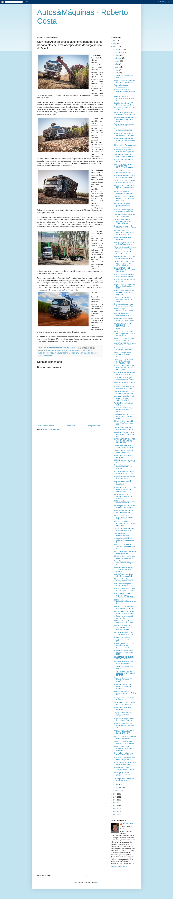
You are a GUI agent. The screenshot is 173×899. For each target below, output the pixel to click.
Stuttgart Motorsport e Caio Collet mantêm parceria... (123, 451)
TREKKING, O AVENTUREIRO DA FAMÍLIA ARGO (124, 252)
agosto (117, 61)
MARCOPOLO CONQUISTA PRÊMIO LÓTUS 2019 (123, 658)
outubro (117, 55)
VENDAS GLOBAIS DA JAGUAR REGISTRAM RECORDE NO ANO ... (123, 627)
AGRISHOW (50, 350)
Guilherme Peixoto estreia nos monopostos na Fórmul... (124, 130)
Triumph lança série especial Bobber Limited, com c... (124, 125)
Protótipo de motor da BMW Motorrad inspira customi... (124, 104)
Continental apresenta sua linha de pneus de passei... (124, 319)
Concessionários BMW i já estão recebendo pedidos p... (124, 540)
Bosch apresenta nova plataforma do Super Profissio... (122, 205)
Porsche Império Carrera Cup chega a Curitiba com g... (124, 257)
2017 (115, 797)
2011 (115, 815)
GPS (73, 353)
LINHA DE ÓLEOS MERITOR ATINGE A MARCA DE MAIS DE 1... (124, 434)
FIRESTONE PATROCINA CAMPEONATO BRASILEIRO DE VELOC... (124, 166)
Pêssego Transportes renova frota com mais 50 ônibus (124, 607)
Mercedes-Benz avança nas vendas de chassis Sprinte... (125, 612)
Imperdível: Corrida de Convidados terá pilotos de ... (124, 91)
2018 (115, 794)
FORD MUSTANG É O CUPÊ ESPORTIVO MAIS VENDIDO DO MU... (124, 398)
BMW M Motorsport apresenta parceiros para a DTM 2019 (124, 461)
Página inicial (70, 426)
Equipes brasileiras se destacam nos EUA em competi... (123, 467)
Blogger (96, 883)
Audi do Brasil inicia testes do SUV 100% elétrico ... (124, 215)
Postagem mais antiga (94, 426)
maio (116, 70)
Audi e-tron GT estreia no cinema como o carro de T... (124, 155)
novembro (118, 52)
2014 (115, 806)
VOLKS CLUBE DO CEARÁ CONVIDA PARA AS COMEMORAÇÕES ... (123, 361)
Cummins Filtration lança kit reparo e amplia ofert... (123, 172)
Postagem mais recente (46, 426)
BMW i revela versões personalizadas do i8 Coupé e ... (125, 602)
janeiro (117, 790)
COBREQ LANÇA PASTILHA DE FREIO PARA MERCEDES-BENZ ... (124, 645)
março (117, 784)
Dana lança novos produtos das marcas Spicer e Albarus (125, 227)
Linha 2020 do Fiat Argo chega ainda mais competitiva (125, 146)
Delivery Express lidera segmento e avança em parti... (123, 639)
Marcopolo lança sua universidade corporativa (123, 193)
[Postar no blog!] (86, 348)
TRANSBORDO (47, 355)
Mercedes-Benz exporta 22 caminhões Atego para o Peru (123, 423)
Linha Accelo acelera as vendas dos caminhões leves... (123, 774)
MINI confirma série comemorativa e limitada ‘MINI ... (123, 517)
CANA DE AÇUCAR (53, 353)
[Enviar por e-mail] (83, 348)
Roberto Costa (128, 824)
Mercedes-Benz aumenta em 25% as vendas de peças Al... (124, 187)
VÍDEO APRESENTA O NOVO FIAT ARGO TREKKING (124, 703)
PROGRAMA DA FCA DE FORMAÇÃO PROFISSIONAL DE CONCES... (122, 326)
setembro (118, 58)
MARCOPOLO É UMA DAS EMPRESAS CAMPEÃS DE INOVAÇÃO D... (124, 333)
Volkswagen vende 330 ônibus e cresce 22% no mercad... (125, 506)
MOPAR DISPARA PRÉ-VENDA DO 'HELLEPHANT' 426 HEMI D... (125, 119)
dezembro (118, 49)
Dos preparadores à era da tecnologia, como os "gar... (124, 305)
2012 (115, 812)
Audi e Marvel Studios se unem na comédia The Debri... (125, 344)
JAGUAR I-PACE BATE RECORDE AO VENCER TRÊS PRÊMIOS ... (123, 221)
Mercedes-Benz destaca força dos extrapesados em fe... (124, 557)
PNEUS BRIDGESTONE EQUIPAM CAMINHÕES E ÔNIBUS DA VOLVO (124, 232)
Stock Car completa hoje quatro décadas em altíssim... (122, 354)
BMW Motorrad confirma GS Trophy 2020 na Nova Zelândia (123, 569)
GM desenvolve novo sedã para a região (123, 617)
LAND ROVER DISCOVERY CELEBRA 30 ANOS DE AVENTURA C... (124, 292)
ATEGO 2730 (70, 350)
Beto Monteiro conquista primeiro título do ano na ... (124, 584)
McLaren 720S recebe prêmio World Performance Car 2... (124, 339)
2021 (115, 41)
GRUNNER (79, 353)
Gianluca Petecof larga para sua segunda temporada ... (124, 211)
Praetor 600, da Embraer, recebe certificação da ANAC (123, 409)
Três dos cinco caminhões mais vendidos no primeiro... (125, 428)
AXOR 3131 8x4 (80, 350)
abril (116, 73)
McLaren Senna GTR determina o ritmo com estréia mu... (123, 748)
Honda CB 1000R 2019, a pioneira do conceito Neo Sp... (124, 725)
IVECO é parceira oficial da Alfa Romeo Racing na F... (125, 737)
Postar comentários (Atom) (52, 429)
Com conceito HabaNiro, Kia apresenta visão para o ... (124, 388)
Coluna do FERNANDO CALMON (122, 238)
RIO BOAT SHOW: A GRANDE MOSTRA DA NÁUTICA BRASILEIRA (124, 368)
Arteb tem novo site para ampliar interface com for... (124, 446)
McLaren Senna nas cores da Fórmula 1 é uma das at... (124, 81)
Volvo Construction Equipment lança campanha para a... (124, 181)
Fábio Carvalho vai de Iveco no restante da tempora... (125, 763)
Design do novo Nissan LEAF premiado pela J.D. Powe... (124, 589)
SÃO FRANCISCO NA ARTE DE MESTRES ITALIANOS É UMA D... (125, 416)
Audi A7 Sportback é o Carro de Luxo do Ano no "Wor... (124, 392)
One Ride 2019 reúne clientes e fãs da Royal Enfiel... (124, 243)
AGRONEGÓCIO (59, 350)
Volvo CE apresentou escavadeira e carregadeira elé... (124, 563)
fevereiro (118, 787)
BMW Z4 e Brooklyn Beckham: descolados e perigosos (124, 622)
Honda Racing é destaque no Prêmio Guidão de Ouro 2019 (124, 286)
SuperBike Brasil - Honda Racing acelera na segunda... (123, 680)
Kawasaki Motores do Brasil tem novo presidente (123, 662)
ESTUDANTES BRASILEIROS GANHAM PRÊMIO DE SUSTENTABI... (124, 441)
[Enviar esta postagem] (79, 347)
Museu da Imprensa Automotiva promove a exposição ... (123, 496)
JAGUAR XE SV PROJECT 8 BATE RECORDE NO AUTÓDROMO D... (124, 263)
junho (117, 67)
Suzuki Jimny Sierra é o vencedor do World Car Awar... (123, 299)
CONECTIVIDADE (65, 353)
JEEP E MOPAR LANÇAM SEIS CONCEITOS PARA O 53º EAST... (124, 673)
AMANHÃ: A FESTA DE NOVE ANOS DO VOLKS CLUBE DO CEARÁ (124, 198)
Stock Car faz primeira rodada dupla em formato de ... (124, 383)
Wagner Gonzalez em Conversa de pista (121, 86)
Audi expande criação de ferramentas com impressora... (123, 483)
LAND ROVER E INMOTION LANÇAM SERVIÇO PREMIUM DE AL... (124, 732)
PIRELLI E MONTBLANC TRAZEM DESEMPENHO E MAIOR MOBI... (124, 546)
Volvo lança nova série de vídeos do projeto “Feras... (124, 378)
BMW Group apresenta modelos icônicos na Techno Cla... (125, 693)
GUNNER (87, 353)
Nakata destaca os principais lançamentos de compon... (124, 275)
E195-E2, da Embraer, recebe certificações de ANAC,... (124, 502)
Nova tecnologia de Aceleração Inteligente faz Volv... (125, 477)
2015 (115, 803)
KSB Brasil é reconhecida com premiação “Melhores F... (124, 176)
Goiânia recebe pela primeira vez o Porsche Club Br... (124, 511)
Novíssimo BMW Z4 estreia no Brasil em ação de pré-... (124, 759)
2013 (115, 809)
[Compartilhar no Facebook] (91, 348)
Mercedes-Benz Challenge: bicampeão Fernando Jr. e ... (125, 580)
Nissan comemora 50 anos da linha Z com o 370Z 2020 (124, 472)
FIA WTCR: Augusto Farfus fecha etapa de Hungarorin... (125, 113)
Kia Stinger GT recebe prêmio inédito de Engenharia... (124, 349)
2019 (115, 47)
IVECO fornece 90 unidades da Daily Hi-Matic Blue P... (125, 552)
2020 (115, 44)
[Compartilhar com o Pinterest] (93, 348)
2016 (115, 800)
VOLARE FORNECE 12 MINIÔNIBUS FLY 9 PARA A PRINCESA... (124, 523)
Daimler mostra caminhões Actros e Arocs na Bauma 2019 (123, 652)
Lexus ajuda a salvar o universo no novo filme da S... (124, 98)
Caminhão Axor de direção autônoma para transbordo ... (124, 140)
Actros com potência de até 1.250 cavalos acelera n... (124, 633)
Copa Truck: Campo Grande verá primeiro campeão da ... (125, 719)
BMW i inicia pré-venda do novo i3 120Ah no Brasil (123, 310)
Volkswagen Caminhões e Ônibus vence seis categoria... (123, 714)
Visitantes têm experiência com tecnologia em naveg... (125, 248)
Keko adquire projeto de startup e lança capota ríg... (124, 151)
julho (116, 64)
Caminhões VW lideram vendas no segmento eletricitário (122, 686)
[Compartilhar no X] (88, 348)
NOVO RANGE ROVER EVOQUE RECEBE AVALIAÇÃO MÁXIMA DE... (124, 595)
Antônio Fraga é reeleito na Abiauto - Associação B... (123, 575)
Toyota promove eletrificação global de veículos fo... (124, 779)
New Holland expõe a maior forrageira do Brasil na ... (124, 754)
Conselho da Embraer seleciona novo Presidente (124, 768)
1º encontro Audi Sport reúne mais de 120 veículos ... (124, 529)
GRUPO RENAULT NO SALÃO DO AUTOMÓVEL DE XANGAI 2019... (125, 489)
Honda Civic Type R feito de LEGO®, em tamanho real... (124, 134)
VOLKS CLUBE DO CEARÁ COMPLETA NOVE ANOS (124, 742)
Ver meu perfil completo (119, 866)
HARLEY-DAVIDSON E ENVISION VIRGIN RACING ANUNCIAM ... (124, 270)
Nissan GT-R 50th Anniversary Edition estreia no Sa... (124, 373)
